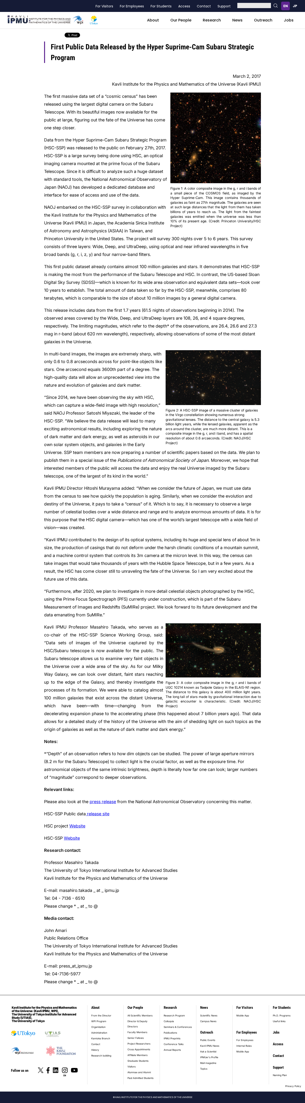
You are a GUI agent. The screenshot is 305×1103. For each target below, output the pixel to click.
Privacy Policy (293, 1086)
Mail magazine (208, 1062)
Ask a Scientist (208, 1051)
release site (97, 813)
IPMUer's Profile (209, 1057)
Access (184, 6)
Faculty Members (137, 1032)
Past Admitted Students (140, 1078)
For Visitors (104, 6)
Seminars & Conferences (178, 1026)
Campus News (208, 1021)
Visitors (131, 1066)
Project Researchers (138, 1043)
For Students (161, 6)
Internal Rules (244, 1045)
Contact (204, 6)
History (95, 1049)
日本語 (295, 6)
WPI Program (98, 1021)
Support (224, 6)
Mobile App (242, 1015)
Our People (180, 20)
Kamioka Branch (100, 1038)
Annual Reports (172, 1049)
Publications (170, 1032)
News (237, 20)
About (153, 20)
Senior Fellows (135, 1037)
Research (212, 20)
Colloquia (169, 1021)
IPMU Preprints (172, 1038)
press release (103, 801)
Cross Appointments (138, 1049)
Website (77, 825)
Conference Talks (173, 1044)
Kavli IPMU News (209, 1045)
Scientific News (208, 1015)
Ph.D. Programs (281, 1015)
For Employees (132, 6)
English (285, 6)
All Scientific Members (139, 1015)
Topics (203, 1068)
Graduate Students (137, 1060)
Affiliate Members (137, 1055)
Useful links (279, 1021)
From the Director (101, 1015)
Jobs (289, 20)
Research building (101, 1055)
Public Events (207, 1040)
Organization (98, 1026)
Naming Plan (280, 1075)
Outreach (263, 20)
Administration (99, 1032)
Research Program (174, 1015)
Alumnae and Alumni (139, 1072)
